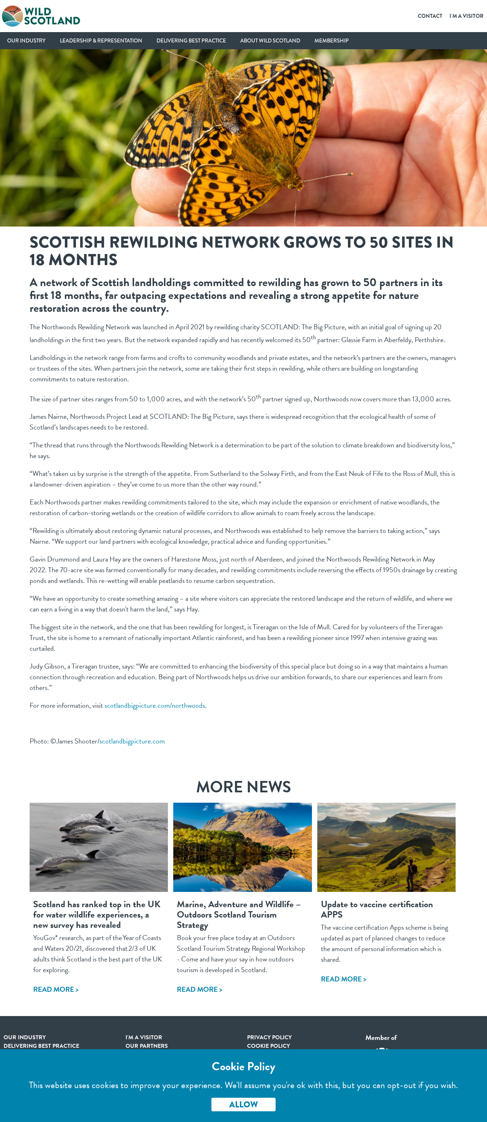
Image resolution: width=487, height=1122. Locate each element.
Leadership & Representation (101, 41)
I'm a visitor (143, 1037)
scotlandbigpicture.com (132, 741)
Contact (430, 16)
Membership (331, 41)
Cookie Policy (268, 1046)
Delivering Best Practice (191, 41)
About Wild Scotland (270, 41)
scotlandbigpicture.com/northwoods (154, 705)
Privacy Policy (269, 1037)
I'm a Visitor (466, 16)
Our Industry (26, 41)
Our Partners (146, 1046)
